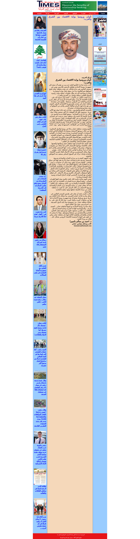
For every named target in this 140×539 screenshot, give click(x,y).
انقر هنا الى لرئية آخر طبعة (100, 38)
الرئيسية (39, 13)
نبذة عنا (47, 13)
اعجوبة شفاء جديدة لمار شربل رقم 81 (40, 152)
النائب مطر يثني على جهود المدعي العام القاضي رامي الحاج (40, 121)
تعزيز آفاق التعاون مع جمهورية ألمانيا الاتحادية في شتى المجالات (40, 270)
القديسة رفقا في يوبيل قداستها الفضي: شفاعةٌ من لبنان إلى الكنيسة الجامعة (40, 34)
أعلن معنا (56, 13)
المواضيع (75, 13)
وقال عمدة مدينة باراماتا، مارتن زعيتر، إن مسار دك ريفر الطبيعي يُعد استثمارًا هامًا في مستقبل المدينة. (40, 387)
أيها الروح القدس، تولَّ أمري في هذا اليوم (40, 95)
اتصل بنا (83, 13)
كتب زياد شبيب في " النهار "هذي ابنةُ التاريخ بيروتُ (40, 214)
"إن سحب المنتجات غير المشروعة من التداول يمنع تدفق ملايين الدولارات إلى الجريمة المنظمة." (40, 183)
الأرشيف (66, 13)
